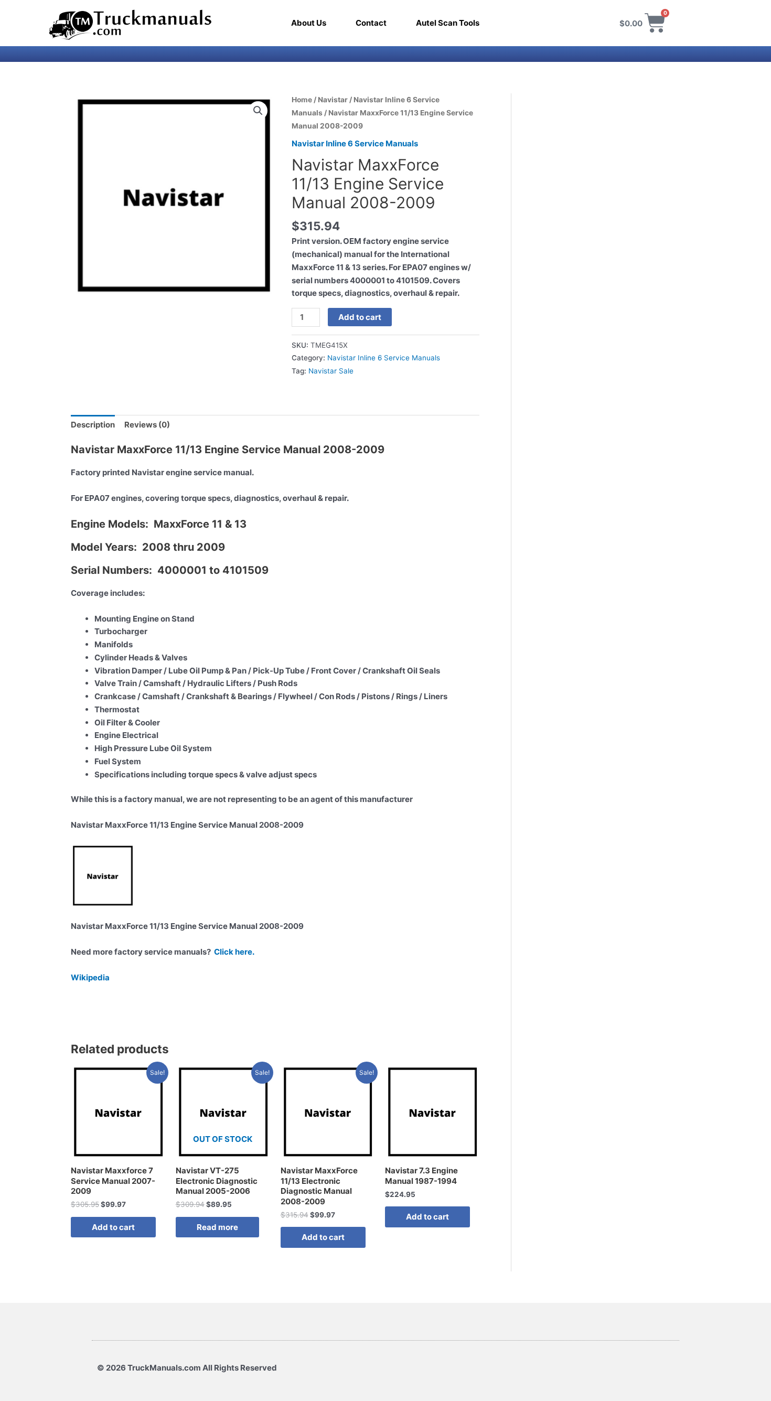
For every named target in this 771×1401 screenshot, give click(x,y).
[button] (258, 110)
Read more (217, 1227)
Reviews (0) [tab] (147, 425)
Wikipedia (90, 977)
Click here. (234, 952)
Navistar (333, 99)
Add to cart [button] (113, 1227)
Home (302, 99)
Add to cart (359, 317)
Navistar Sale (331, 371)
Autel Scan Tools (447, 23)
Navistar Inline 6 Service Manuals (355, 143)
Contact (371, 23)
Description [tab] (93, 425)
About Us (308, 23)
